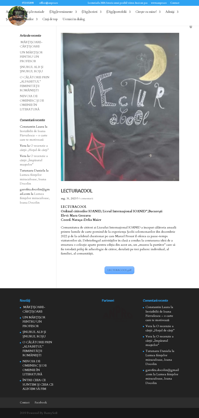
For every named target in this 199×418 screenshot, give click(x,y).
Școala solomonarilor (19, 19)
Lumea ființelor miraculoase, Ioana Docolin (33, 179)
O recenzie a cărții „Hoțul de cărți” (34, 148)
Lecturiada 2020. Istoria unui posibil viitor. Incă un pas (118, 3)
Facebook (41, 402)
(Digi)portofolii (116, 12)
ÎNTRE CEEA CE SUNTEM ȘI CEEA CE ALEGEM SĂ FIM (38, 384)
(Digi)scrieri (89, 12)
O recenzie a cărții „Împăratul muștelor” (34, 160)
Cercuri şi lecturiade (31, 12)
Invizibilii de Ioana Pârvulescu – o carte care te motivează (33, 135)
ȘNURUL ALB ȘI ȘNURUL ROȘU (31, 69)
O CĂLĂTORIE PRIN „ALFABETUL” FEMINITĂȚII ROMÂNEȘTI (34, 83)
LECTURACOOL (76, 190)
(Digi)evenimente (61, 12)
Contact (174, 3)
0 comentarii (85, 198)
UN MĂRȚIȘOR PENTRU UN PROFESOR (31, 56)
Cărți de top (50, 19)
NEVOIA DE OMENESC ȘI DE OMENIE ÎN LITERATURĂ (32, 102)
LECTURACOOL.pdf (119, 270)
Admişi (169, 12)
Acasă (9, 12)
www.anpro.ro (159, 3)
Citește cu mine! (145, 12)
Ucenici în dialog (74, 19)
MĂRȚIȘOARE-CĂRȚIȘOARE (31, 44)
